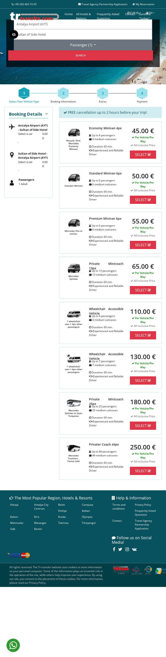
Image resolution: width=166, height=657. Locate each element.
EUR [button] (134, 13)
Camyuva (87, 505)
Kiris (36, 517)
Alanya (14, 505)
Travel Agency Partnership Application (143, 524)
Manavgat (40, 523)
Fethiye (62, 511)
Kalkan (86, 511)
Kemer (38, 529)
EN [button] (150, 13)
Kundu (62, 517)
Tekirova (63, 523)
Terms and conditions (118, 506)
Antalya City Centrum (41, 506)
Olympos (87, 517)
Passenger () (81, 45)
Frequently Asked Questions (145, 512)
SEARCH (80, 55)
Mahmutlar (17, 523)
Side (12, 529)
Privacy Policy (143, 505)
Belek (61, 505)
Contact (117, 521)
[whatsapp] (13, 645)
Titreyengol (89, 523)
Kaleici (14, 517)
